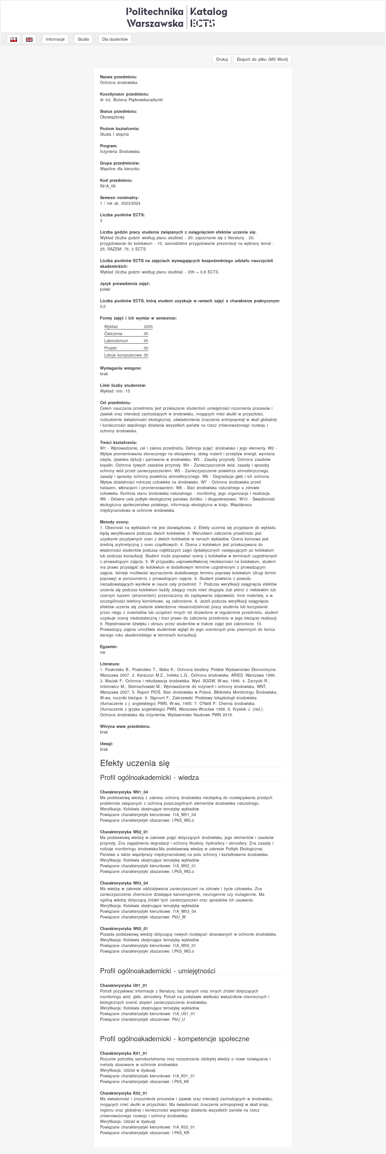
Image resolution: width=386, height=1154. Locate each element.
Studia (83, 39)
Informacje (55, 39)
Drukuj (222, 59)
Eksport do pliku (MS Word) (262, 59)
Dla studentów (115, 39)
